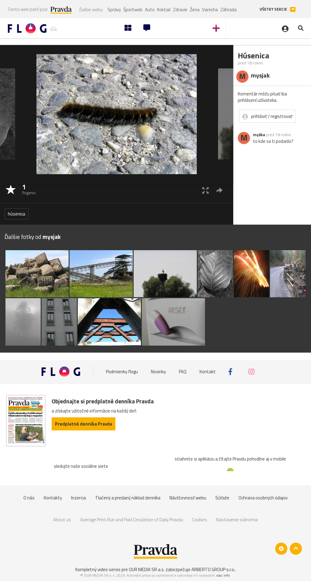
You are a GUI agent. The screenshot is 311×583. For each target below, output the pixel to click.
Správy (114, 9)
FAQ (182, 371)
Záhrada (228, 9)
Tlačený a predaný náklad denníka (127, 498)
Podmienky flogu (122, 371)
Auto (150, 9)
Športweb (132, 9)
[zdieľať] (219, 190)
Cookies (199, 519)
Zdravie (180, 9)
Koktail (163, 9)
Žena (195, 9)
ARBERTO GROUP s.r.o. (213, 569)
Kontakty (53, 498)
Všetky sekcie (274, 9)
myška (259, 135)
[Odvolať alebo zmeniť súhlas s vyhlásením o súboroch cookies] (281, 549)
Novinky (158, 371)
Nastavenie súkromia (237, 519)
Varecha (210, 9)
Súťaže (222, 498)
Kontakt (208, 371)
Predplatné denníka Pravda (83, 423)
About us (62, 519)
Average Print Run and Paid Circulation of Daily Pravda (131, 519)
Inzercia (78, 498)
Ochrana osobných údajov (263, 498)
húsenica (16, 213)
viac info (223, 575)
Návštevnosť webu (187, 498)
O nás (29, 498)
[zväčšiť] (205, 190)
